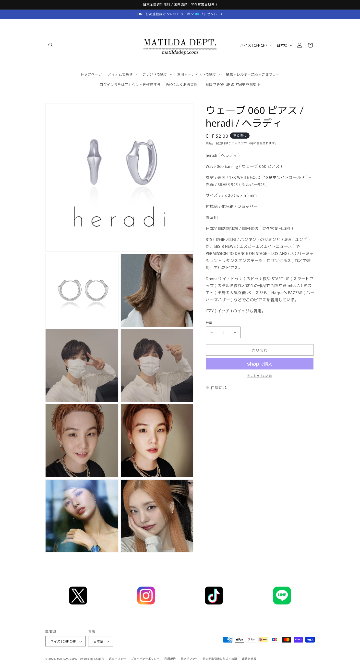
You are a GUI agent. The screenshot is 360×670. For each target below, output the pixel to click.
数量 (209, 322)
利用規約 (170, 658)
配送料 (220, 143)
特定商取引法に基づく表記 (220, 658)
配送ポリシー (189, 658)
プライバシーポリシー (145, 658)
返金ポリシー (117, 658)
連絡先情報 (249, 658)
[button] (50, 45)
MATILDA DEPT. (67, 659)
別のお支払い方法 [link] (259, 376)
